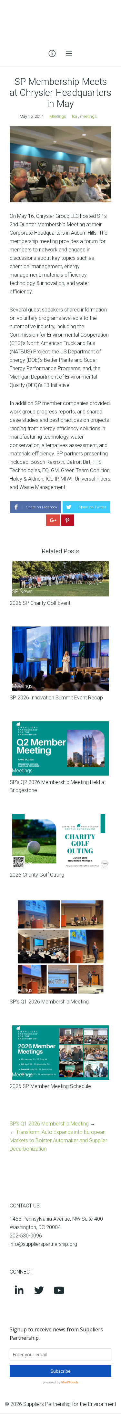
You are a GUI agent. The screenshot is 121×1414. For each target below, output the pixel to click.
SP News (22, 591)
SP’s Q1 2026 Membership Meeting (49, 1002)
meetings (88, 116)
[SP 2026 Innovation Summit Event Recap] (60, 658)
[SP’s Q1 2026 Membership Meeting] (60, 947)
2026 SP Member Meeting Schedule (50, 1086)
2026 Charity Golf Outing (37, 875)
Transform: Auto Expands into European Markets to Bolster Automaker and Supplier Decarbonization (58, 1140)
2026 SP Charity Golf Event (40, 603)
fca (74, 116)
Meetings (57, 116)
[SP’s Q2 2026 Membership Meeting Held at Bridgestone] (60, 748)
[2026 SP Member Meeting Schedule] (60, 1052)
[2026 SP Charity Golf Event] (60, 578)
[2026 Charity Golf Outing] (60, 841)
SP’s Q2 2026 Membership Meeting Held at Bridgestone (58, 786)
